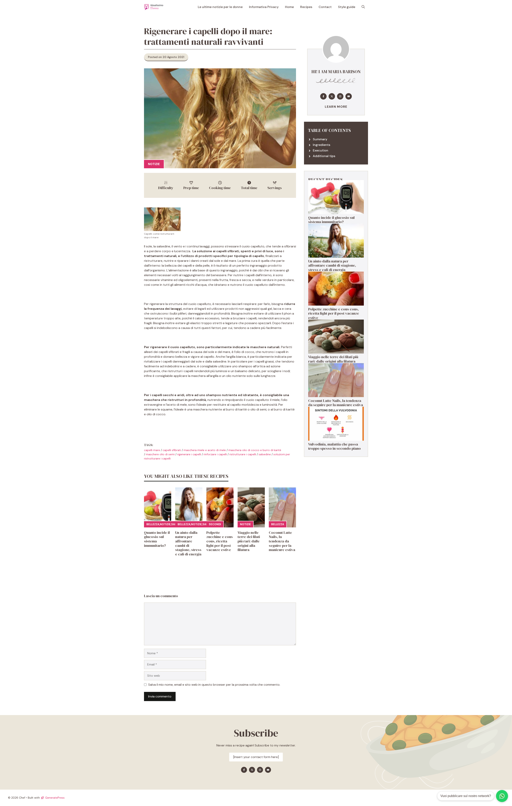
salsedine (265, 454)
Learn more (336, 107)
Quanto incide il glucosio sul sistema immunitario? (157, 539)
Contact (325, 7)
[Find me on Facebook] (323, 96)
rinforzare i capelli (215, 454)
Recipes (306, 7)
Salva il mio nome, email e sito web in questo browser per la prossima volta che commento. (214, 684)
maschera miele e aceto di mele (205, 450)
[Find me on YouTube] (348, 96)
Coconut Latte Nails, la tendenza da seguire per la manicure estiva (282, 541)
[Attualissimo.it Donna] (153, 7)
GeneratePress (55, 797)
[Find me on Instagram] (340, 96)
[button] (363, 7)
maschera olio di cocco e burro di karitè (254, 450)
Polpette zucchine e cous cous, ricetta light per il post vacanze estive (219, 541)
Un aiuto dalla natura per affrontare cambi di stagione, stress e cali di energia (188, 543)
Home (289, 7)
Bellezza (152, 524)
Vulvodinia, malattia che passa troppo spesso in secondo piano (334, 446)
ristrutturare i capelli (242, 454)
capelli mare (152, 450)
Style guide (346, 7)
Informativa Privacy (264, 7)
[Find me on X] (332, 96)
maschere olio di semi (160, 454)
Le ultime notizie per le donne (220, 7)
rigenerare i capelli (189, 454)
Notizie (154, 164)
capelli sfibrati (172, 450)
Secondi (215, 524)
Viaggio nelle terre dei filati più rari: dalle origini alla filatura (249, 541)
